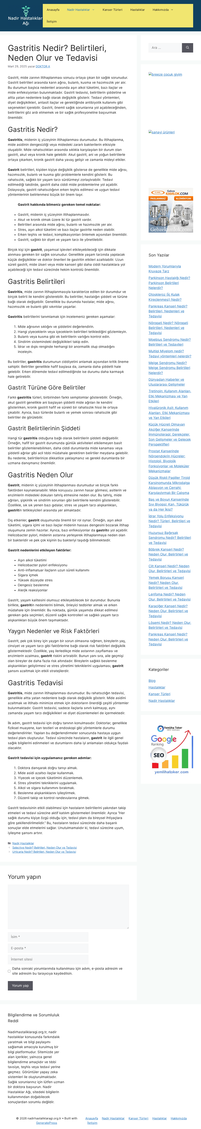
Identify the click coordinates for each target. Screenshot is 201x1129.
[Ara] (187, 48)
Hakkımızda (161, 10)
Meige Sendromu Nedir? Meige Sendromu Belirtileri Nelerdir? (169, 368)
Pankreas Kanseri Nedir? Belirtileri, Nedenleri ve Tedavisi (168, 311)
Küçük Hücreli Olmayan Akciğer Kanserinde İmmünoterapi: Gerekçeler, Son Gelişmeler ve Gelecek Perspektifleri (170, 434)
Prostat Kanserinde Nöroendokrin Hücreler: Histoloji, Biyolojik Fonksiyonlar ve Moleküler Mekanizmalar (169, 461)
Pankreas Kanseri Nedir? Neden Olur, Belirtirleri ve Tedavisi (168, 639)
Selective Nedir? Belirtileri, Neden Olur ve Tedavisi (44, 847)
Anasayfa (53, 10)
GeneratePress (46, 1123)
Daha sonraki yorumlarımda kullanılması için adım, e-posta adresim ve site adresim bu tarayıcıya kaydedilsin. (67, 971)
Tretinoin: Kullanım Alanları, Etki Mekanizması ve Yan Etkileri (170, 396)
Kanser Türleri (112, 10)
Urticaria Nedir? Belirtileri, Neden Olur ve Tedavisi (44, 851)
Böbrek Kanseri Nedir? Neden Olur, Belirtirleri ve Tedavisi (168, 554)
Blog (152, 681)
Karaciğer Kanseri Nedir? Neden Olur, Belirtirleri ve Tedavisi (168, 611)
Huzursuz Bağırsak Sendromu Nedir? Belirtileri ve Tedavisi (170, 538)
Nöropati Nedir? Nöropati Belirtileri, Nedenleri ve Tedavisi (168, 328)
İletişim (52, 21)
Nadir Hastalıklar (78, 10)
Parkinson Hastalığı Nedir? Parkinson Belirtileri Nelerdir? (169, 283)
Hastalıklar (137, 10)
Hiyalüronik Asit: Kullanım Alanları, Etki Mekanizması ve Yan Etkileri (169, 413)
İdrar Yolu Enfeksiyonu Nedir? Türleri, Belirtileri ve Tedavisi (169, 521)
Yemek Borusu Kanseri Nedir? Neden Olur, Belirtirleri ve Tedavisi (166, 583)
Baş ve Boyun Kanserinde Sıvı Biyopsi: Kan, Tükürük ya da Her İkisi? (169, 504)
